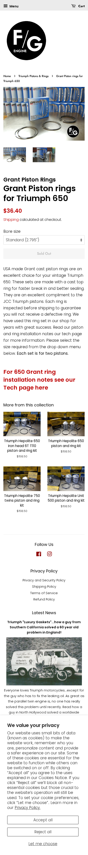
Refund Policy (44, 599)
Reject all (42, 832)
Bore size (12, 231)
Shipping (11, 219)
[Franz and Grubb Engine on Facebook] (38, 555)
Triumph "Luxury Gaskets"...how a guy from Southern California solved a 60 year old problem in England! (44, 627)
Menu (14, 6)
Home (7, 76)
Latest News (44, 613)
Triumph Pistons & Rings (34, 76)
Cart (81, 6)
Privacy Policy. (27, 807)
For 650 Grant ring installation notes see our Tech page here (39, 380)
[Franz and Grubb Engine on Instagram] (49, 555)
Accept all (43, 820)
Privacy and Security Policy (44, 580)
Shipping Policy (44, 586)
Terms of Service (44, 593)
